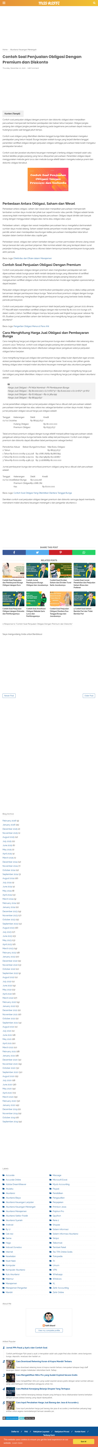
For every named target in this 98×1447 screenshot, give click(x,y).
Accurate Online (13, 1180)
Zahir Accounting (61, 1288)
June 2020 (7, 1084)
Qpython (57, 1216)
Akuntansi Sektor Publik (17, 1216)
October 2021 (9, 1018)
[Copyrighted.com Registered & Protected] (11, 1419)
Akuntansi (10, 1193)
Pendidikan (58, 1193)
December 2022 (10, 961)
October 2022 (9, 969)
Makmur (10, 1279)
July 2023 (7, 932)
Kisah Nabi (11, 1261)
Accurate (10, 1175)
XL (54, 1283)
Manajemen (11, 1283)
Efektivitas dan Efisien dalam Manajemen (33, 258)
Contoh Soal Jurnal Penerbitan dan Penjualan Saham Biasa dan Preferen (84, 584)
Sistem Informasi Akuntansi (65, 1234)
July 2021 (7, 1031)
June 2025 (7, 845)
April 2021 (7, 1043)
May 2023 (7, 940)
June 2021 (7, 1035)
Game (8, 1238)
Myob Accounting (61, 1184)
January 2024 (9, 907)
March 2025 (8, 858)
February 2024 (9, 903)
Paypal (56, 1189)
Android (9, 1225)
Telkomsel (57, 1243)
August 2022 (8, 977)
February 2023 (9, 952)
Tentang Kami (49, 1435)
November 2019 (10, 1113)
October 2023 (9, 919)
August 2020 (9, 1076)
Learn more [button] (17, 1443)
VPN (55, 1270)
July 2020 (7, 1080)
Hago (8, 1243)
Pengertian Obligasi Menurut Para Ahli (31, 326)
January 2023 (9, 957)
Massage (57, 1175)
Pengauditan (59, 1198)
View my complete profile (49, 1330)
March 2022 (8, 998)
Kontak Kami (80, 1432)
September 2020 (10, 1072)
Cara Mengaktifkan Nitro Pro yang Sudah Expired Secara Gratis (46, 1375)
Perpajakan (58, 1202)
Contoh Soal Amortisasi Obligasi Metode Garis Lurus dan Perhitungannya (36, 612)
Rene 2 (56, 1220)
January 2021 (9, 1055)
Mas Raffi (49, 3)
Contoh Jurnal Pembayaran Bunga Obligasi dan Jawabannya (37, 582)
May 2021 (7, 1039)
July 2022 (7, 981)
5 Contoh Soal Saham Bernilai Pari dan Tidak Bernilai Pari (83, 611)
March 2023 (8, 948)
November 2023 (10, 915)
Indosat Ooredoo (14, 1247)
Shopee (56, 1225)
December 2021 (10, 1010)
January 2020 (9, 1105)
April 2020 (7, 1093)
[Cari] (94, 2)
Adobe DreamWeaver (16, 1184)
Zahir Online (58, 1292)
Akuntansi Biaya (13, 1198)
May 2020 (7, 1088)
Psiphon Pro (58, 1211)
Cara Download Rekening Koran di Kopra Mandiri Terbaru (44, 1361)
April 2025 (7, 853)
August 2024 (8, 878)
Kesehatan (11, 1256)
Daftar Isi (15, 1432)
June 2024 (7, 886)
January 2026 (9, 825)
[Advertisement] (49, 27)
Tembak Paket (59, 1247)
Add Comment (33, 68)
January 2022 (9, 1006)
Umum (56, 1265)
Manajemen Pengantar (16, 1288)
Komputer (10, 1265)
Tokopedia (58, 1256)
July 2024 (7, 882)
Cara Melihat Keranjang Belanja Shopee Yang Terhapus (43, 1389)
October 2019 (9, 1117)
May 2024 (7, 891)
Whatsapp (58, 1274)
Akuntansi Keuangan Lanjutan (20, 1202)
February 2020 (9, 1101)
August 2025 (8, 837)
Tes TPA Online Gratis (62, 1252)
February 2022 (9, 1002)
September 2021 (10, 1023)
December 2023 (10, 911)
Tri (54, 1261)
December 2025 (10, 829)
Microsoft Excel (60, 1180)
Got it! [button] (83, 1442)
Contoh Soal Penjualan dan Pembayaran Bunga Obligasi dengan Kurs (13, 582)
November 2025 (10, 833)
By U (8, 1229)
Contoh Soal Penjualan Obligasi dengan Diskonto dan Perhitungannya (13, 611)
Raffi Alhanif (50, 1325)
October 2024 (9, 870)
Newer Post (9, 696)
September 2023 (10, 924)
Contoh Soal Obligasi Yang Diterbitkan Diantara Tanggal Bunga (43, 493)
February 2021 (9, 1051)
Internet (9, 1252)
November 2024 (10, 866)
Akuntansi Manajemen (16, 1211)
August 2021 (8, 1027)
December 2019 (10, 1109)
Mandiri (9, 1292)
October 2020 (9, 1068)
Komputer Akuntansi (15, 1270)
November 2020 (10, 1064)
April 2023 (7, 944)
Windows (57, 1279)
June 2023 (7, 936)
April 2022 (7, 994)
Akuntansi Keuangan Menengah (20, 1207)
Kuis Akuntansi (12, 1274)
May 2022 (7, 989)
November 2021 (10, 1014)
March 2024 (8, 899)
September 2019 (10, 1121)
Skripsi (56, 1238)
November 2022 (10, 965)
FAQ (26, 1432)
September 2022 (10, 973)
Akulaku (9, 1189)
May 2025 (7, 849)
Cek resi (9, 1234)
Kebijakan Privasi (62, 1432)
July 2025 (7, 841)
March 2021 (8, 1047)
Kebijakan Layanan (41, 1432)
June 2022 (7, 985)
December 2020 (10, 1060)
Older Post (88, 696)
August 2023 (8, 928)
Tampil (16, 113)
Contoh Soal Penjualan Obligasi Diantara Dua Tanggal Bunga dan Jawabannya (59, 612)
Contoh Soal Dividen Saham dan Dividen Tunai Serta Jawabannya (60, 582)
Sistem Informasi (60, 1229)
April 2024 (7, 895)
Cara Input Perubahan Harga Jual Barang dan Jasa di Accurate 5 (47, 1402)
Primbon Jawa (59, 1207)
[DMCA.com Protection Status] (27, 1419)
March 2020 (8, 1097)
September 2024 (10, 874)
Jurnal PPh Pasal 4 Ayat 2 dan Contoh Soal (26, 1347)
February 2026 (9, 820)
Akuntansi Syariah (14, 1220)
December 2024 (10, 862)
